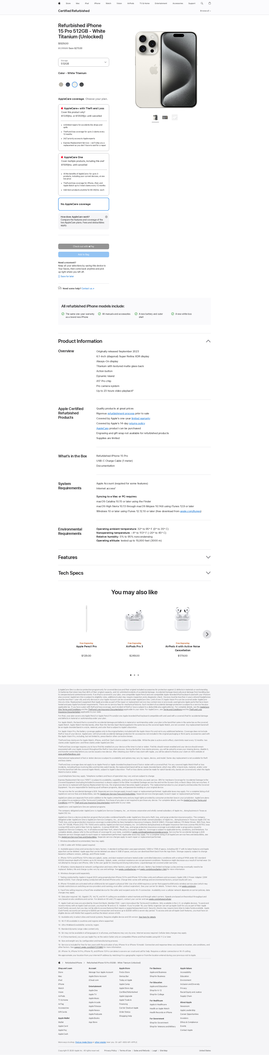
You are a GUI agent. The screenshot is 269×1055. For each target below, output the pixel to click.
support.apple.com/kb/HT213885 (88, 947)
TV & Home (63, 1000)
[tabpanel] (166, 67)
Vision (60, 992)
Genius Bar (124, 976)
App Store (93, 1022)
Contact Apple (186, 1030)
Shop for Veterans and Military (163, 1027)
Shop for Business (157, 976)
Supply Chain (186, 996)
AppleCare (102, 428)
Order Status (124, 1012)
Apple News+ (94, 1010)
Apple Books (94, 1018)
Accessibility (185, 972)
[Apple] (59, 962)
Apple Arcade (94, 1002)
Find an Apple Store (83, 1042)
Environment (185, 980)
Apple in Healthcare (158, 1004)
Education (184, 976)
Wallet (61, 1022)
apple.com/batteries (127, 869)
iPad (60, 980)
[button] (202, 3)
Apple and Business (158, 972)
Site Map (163, 1051)
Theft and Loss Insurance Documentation (105, 709)
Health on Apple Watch (159, 1009)
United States (205, 1051)
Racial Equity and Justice (191, 992)
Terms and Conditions (172, 709)
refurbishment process (121, 413)
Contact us (87, 288)
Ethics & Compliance (189, 1022)
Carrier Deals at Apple (128, 1008)
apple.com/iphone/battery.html (153, 869)
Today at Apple (125, 980)
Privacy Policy (110, 1051)
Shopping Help (125, 1016)
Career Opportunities (189, 1014)
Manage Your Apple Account (101, 972)
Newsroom (184, 1006)
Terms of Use (125, 1051)
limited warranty (141, 418)
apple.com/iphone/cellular (160, 899)
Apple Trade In (125, 1000)
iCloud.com (94, 980)
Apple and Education (158, 986)
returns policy (137, 423)
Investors (184, 1018)
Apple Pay (62, 1030)
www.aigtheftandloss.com (69, 754)
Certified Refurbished (74, 11)
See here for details (147, 917)
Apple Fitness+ (95, 1006)
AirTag (61, 1004)
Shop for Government (159, 1023)
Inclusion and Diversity (190, 984)
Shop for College (157, 994)
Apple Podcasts (95, 1014)
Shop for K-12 (155, 990)
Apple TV (93, 994)
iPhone (61, 984)
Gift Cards (62, 1012)
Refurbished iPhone (73, 963)
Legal (154, 1051)
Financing (123, 1004)
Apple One (93, 990)
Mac (60, 976)
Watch (61, 988)
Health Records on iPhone (161, 1012)
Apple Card (63, 1026)
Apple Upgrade (125, 996)
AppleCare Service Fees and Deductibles (117, 794)
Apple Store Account (97, 976)
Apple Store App (126, 988)
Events (183, 1026)
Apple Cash (63, 1034)
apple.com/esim (189, 886)
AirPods (61, 996)
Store (60, 972)
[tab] (155, 118)
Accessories (63, 1008)
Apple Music (94, 998)
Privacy (183, 988)
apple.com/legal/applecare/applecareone (150, 832)
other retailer (100, 1042)
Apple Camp (124, 984)
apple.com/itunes (190, 511)
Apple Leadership (187, 1010)
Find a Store (124, 972)
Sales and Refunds (142, 1051)
